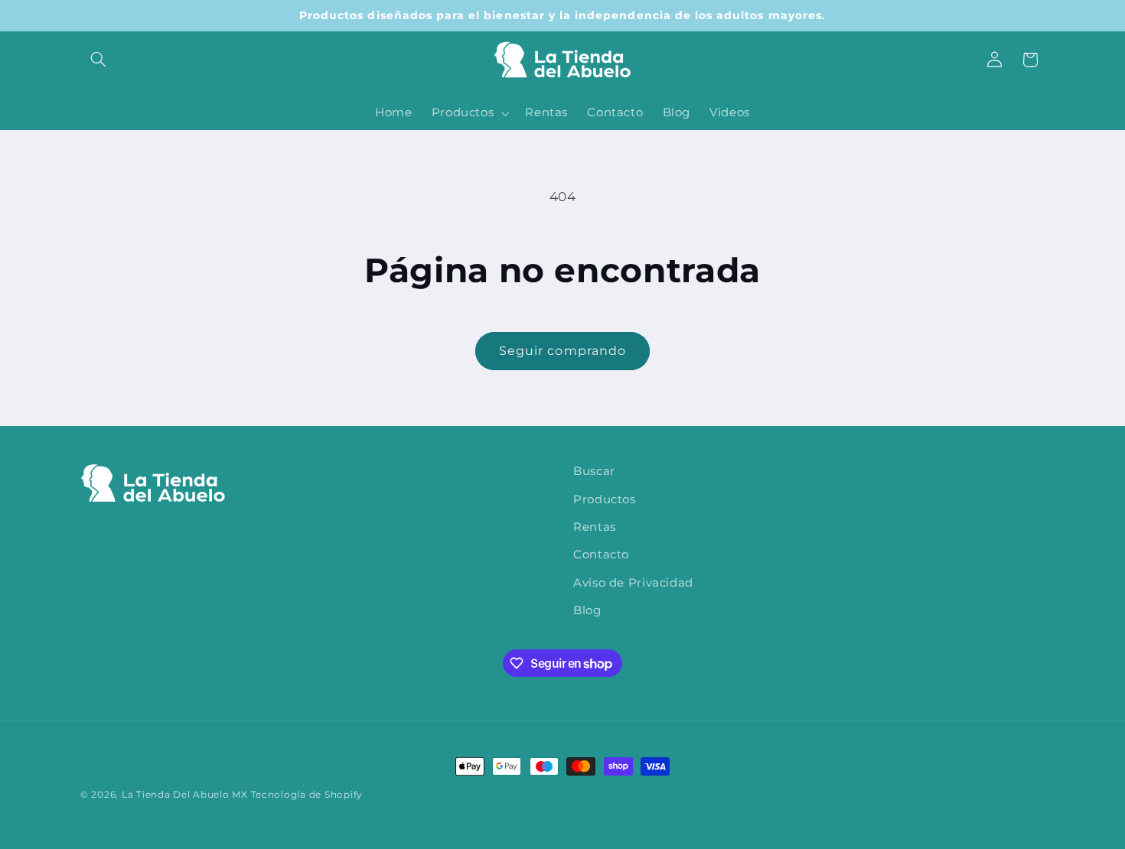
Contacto (601, 554)
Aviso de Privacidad (633, 583)
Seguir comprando (562, 350)
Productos (604, 499)
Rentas (594, 527)
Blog (587, 610)
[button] (98, 59)
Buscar (594, 471)
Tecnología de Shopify (307, 794)
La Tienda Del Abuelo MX (185, 794)
